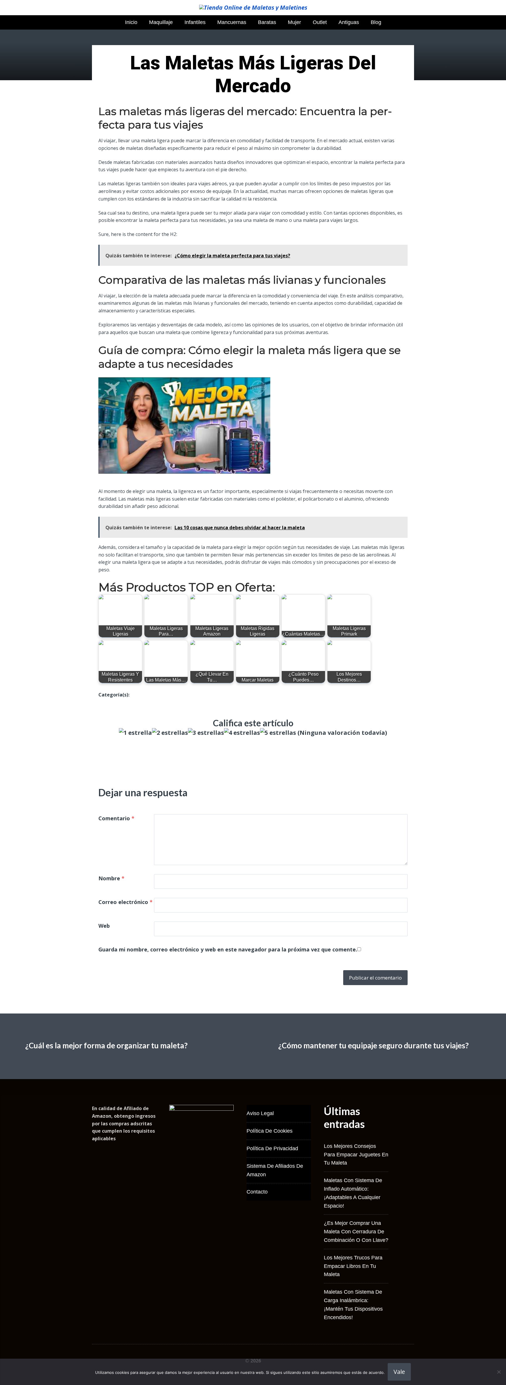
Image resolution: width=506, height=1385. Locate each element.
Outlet (320, 22)
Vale (399, 1372)
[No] (499, 1372)
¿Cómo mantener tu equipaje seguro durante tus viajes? (373, 1045)
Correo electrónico (125, 901)
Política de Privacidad (272, 1148)
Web (104, 925)
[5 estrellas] (278, 732)
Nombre (111, 878)
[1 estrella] (135, 732)
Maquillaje (161, 22)
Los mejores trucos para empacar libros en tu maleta (353, 1266)
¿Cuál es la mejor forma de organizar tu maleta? (106, 1045)
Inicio (131, 22)
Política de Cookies (270, 1131)
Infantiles (195, 22)
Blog (376, 22)
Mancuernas (231, 22)
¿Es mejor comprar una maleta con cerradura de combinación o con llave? (356, 1231)
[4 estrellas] (242, 732)
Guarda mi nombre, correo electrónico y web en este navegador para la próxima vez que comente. (227, 949)
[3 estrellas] (206, 732)
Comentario (116, 818)
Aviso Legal (260, 1113)
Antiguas (349, 22)
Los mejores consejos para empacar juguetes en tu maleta (356, 1154)
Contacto (257, 1192)
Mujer (294, 22)
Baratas (267, 22)
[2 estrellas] (170, 732)
